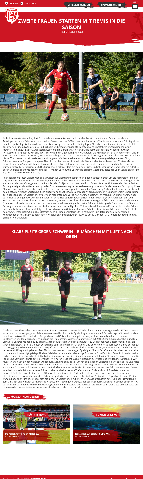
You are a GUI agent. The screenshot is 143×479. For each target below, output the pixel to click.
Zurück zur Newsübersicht (25, 396)
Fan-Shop (30, 3)
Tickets (14, 3)
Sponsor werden (112, 4)
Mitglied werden (78, 4)
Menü (135, 2)
